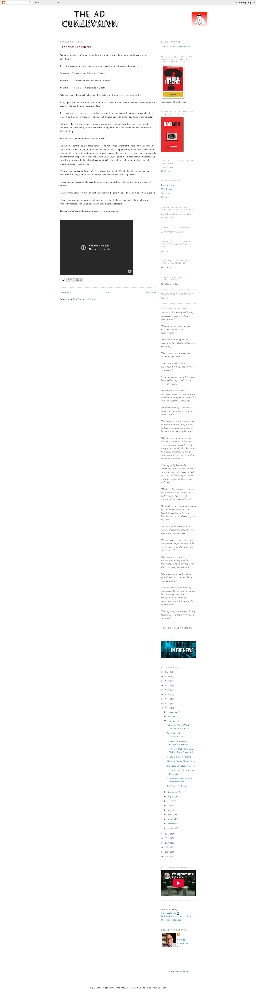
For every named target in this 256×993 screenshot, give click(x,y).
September (173, 791)
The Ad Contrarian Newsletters (175, 46)
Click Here (166, 170)
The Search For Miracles (178, 786)
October (172, 720)
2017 (167, 689)
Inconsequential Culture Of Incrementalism (179, 780)
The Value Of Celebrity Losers (181, 765)
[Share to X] (74, 280)
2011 (167, 838)
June (170, 805)
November (173, 716)
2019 (167, 680)
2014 (167, 703)
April (170, 814)
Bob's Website (167, 185)
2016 (167, 694)
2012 (167, 833)
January (171, 828)
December (172, 711)
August (171, 796)
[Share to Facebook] (77, 280)
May (170, 810)
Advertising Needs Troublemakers (175, 734)
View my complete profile (182, 943)
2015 (167, 699)
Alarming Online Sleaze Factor (181, 761)
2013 (167, 708)
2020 (167, 676)
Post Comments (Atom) (84, 299)
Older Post (151, 292)
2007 (167, 856)
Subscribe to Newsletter (172, 919)
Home (108, 292)
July (170, 800)
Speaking (165, 193)
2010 (167, 842)
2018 (167, 685)
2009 (167, 847)
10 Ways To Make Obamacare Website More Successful (181, 750)
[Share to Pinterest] (81, 280)
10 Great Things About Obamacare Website (177, 742)
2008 (167, 851)
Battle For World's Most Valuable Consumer (178, 726)
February (172, 823)
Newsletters (166, 189)
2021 (167, 671)
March (171, 819)
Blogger (184, 971)
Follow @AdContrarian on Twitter (177, 916)
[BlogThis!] (71, 280)
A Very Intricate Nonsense (179, 756)
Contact (165, 197)
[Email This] (67, 280)
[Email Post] (63, 280)
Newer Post (65, 292)
